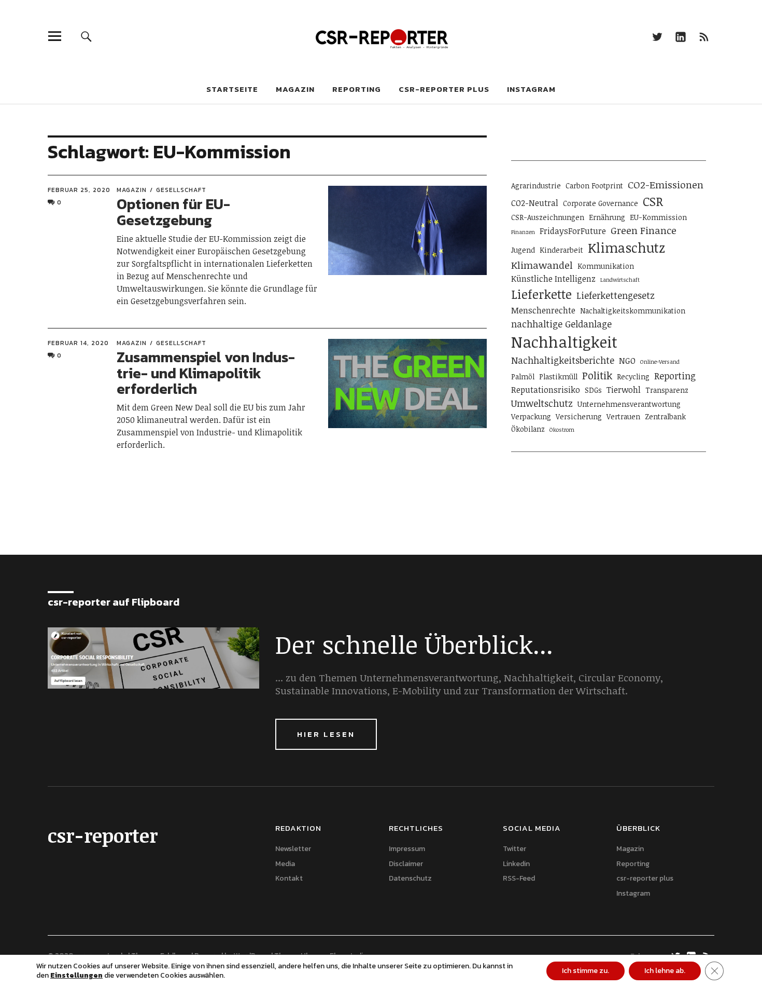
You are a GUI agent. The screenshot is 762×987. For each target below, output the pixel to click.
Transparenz (666, 390)
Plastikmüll (558, 376)
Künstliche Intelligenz (553, 278)
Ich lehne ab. (664, 970)
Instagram (531, 89)
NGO (627, 360)
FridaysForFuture (573, 231)
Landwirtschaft (620, 279)
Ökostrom (561, 429)
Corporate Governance (600, 203)
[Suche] (86, 36)
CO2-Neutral (534, 203)
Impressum (407, 848)
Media (285, 863)
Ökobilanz (528, 429)
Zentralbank (665, 416)
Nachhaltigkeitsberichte (562, 360)
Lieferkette (541, 294)
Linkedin (680, 36)
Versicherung (579, 416)
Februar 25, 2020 (79, 190)
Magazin (295, 89)
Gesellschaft (181, 190)
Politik (597, 375)
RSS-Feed (703, 36)
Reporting (356, 89)
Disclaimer (406, 863)
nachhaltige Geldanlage (561, 324)
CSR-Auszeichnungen (547, 217)
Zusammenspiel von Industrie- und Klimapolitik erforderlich (206, 373)
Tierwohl (623, 389)
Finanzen (523, 232)
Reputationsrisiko (545, 389)
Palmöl (522, 376)
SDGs (593, 390)
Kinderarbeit (561, 250)
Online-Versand (660, 361)
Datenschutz (410, 878)
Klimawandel (542, 265)
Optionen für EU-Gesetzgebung (173, 212)
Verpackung (531, 416)
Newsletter (293, 848)
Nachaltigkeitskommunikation (632, 311)
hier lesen (326, 734)
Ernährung (607, 217)
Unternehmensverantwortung (629, 404)
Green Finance (643, 230)
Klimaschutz (626, 247)
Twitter (657, 36)
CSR (653, 201)
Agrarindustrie (536, 185)
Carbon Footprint (594, 185)
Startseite (232, 89)
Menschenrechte (543, 310)
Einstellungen (76, 975)
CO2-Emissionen (665, 184)
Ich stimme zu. (585, 970)
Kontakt (289, 878)
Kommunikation (605, 266)
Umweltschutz (542, 403)
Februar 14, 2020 (78, 343)
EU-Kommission (658, 217)
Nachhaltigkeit (564, 341)
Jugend (523, 250)
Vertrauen (623, 416)
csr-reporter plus (444, 89)
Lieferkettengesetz (615, 295)
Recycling (633, 376)
